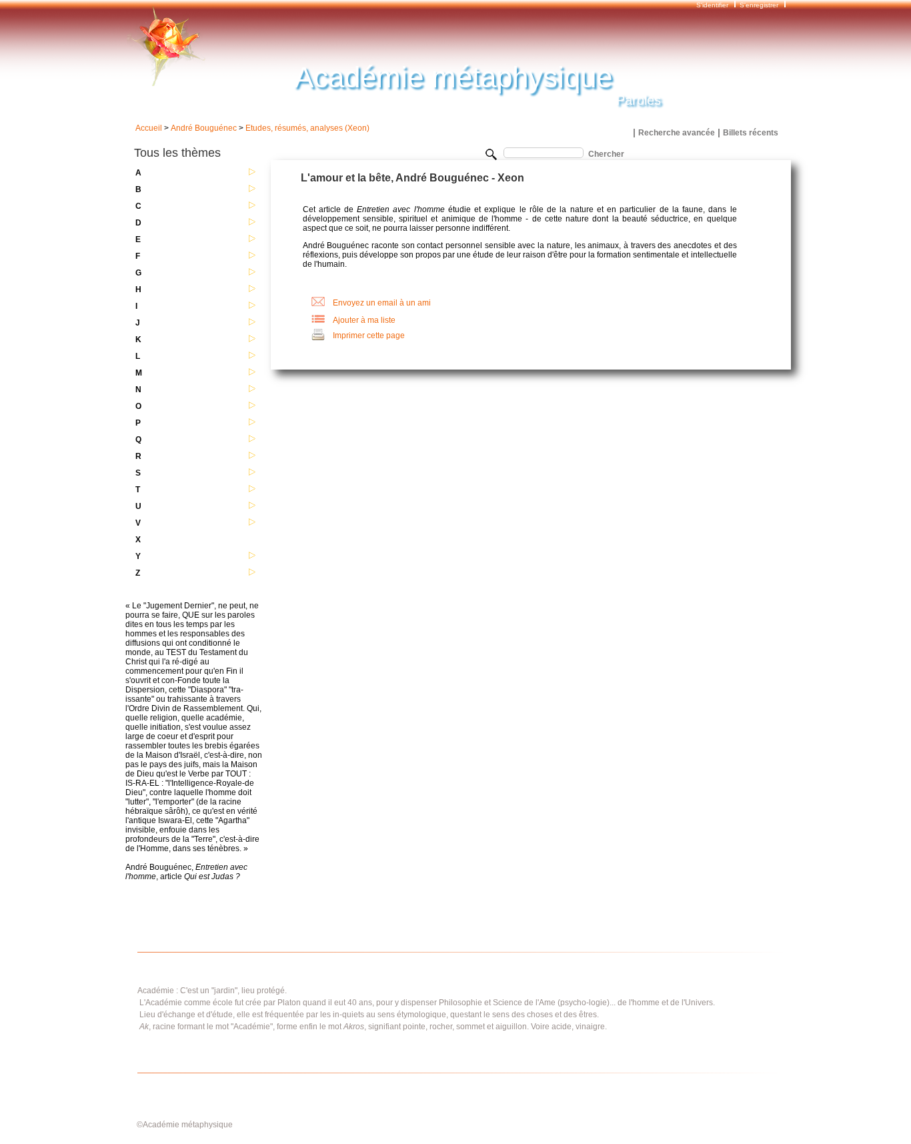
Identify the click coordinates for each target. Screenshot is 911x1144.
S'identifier (713, 5)
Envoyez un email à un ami (382, 303)
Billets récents (750, 132)
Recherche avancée (676, 132)
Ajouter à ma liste (364, 320)
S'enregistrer (759, 5)
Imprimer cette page (369, 335)
